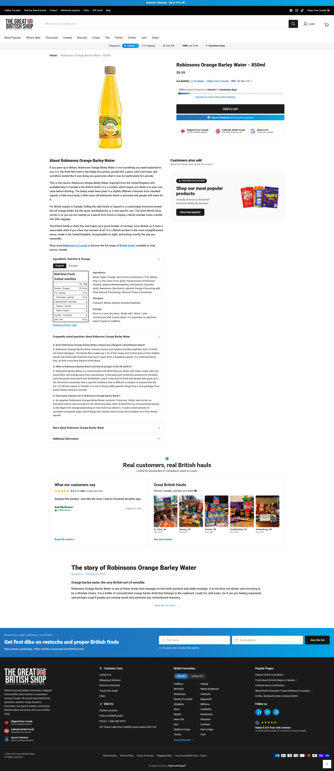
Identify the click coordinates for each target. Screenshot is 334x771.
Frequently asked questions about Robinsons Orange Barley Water (91, 336)
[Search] (293, 24)
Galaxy (204, 683)
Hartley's (205, 724)
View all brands (182, 740)
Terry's (177, 734)
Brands (181, 676)
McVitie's (179, 688)
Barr (176, 724)
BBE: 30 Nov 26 (241, 81)
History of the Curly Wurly (269, 674)
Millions (205, 704)
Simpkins (179, 704)
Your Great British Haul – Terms (191, 755)
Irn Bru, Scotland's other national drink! (276, 696)
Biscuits (82, 37)
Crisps (96, 37)
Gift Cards (98, 10)
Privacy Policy (127, 755)
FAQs (86, 10)
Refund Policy (110, 755)
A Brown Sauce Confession (270, 685)
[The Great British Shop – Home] (19, 24)
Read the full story (164, 605)
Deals (155, 37)
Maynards (206, 699)
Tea (107, 37)
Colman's (205, 694)
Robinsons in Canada (75, 245)
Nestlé (177, 714)
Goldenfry (206, 709)
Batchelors (180, 694)
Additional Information (66, 438)
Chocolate (52, 37)
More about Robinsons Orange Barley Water (78, 427)
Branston (206, 719)
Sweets (67, 37)
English (59, 265)
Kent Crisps (207, 729)
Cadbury (178, 683)
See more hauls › (163, 539)
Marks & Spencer (210, 688)
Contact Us (105, 674)
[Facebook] (258, 712)
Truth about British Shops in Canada (275, 680)
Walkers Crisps (182, 729)
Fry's (203, 734)
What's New (33, 37)
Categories (197, 676)
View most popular (190, 212)
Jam (144, 37)
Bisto (177, 709)
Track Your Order (108, 690)
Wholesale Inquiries (70, 10)
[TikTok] (276, 712)
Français (73, 265)
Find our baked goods (111, 715)
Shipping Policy (164, 755)
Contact (53, 10)
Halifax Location (12, 10)
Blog (108, 10)
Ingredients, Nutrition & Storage (71, 259)
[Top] (327, 764)
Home (53, 55)
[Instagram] (267, 712)
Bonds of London (183, 699)
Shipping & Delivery (110, 680)
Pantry (119, 37)
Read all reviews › (65, 539)
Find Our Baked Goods (35, 10)
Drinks (132, 37)
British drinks (127, 245)
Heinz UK (179, 719)
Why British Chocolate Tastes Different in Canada (282, 690)
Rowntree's (207, 714)
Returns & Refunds (109, 685)
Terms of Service (145, 755)
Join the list (317, 640)
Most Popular (12, 37)
